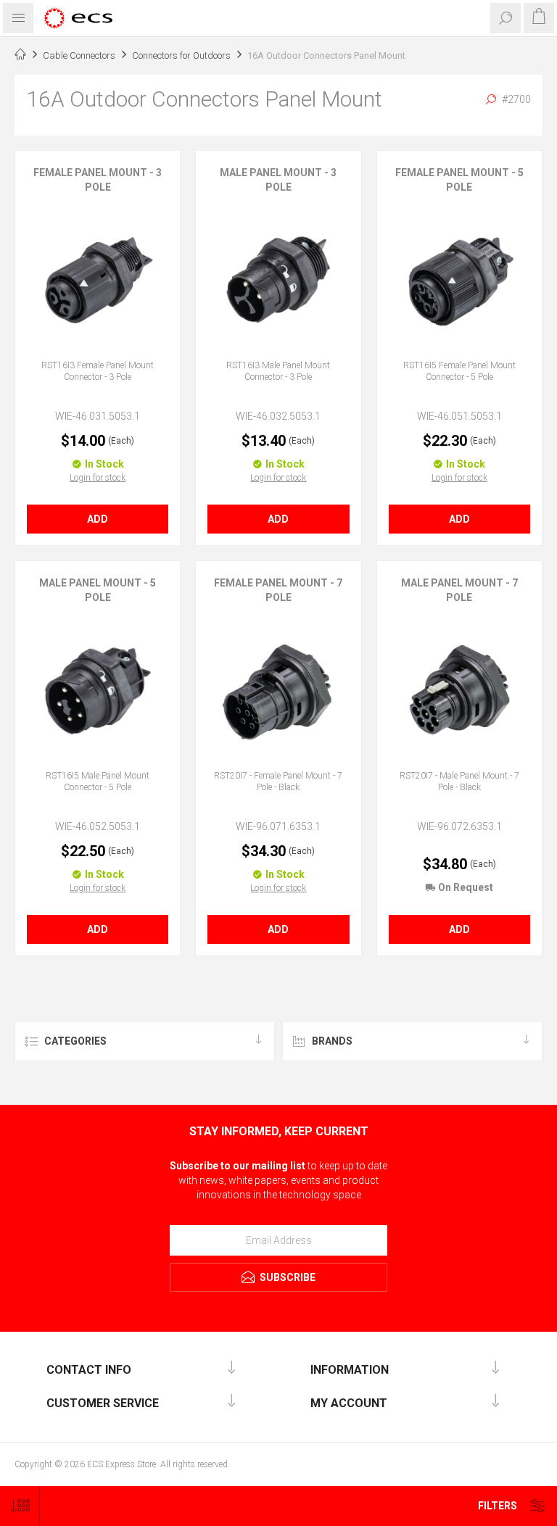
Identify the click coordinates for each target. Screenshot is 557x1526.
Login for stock (97, 478)
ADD (97, 519)
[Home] (20, 55)
